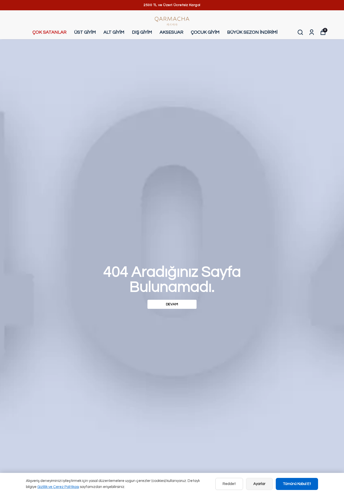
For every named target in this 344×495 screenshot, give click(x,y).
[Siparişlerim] (311, 32)
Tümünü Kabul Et (297, 484)
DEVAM (172, 304)
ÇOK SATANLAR (49, 32)
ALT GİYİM (114, 32)
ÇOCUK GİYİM (205, 32)
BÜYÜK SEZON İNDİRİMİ (252, 32)
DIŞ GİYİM (142, 32)
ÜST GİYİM (85, 32)
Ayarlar (259, 484)
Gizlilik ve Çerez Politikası (58, 487)
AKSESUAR (171, 32)
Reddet (229, 484)
